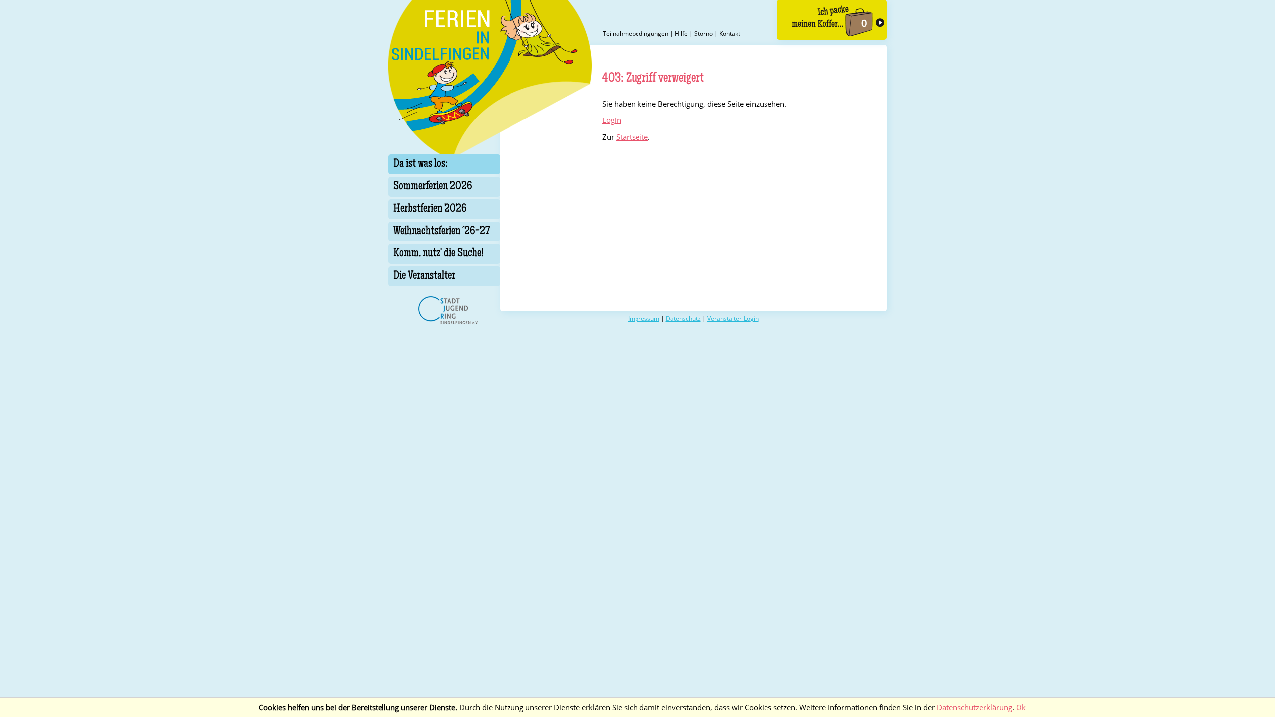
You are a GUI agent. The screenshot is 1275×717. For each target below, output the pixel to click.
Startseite (632, 137)
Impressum (643, 318)
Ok (1021, 707)
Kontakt (729, 33)
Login (611, 120)
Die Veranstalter (424, 276)
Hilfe (681, 33)
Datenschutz (683, 318)
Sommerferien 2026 (432, 187)
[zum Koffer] (831, 19)
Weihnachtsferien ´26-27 (441, 232)
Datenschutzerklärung (974, 707)
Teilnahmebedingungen (635, 33)
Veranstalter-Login (733, 318)
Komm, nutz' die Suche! (438, 254)
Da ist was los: (420, 164)
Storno (703, 33)
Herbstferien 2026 (430, 209)
